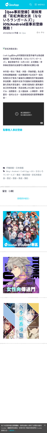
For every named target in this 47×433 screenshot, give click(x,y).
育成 (20, 178)
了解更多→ (12, 430)
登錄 (15, 178)
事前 (18, 175)
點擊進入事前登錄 (12, 129)
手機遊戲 (10, 168)
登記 (9, 178)
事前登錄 (26, 175)
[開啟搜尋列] (30, 4)
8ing (8, 171)
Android (15, 171)
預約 (26, 178)
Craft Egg (24, 171)
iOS (32, 171)
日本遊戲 (20, 168)
